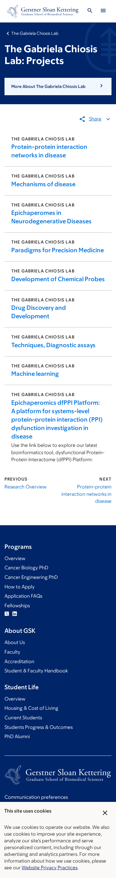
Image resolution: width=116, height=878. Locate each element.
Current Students (23, 717)
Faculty (12, 652)
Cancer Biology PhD (26, 567)
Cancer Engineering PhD (31, 577)
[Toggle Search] (90, 11)
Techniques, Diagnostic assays (53, 345)
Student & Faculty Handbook (36, 671)
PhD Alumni (17, 736)
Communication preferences (36, 797)
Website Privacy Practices (49, 867)
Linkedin (14, 613)
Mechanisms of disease (43, 184)
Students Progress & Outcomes (39, 727)
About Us (15, 642)
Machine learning (35, 373)
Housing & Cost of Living (31, 708)
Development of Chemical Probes (58, 279)
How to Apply (20, 587)
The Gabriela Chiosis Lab (34, 33)
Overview (15, 558)
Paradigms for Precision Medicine (57, 250)
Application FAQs (23, 596)
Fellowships (17, 605)
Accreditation (19, 661)
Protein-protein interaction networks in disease (86, 494)
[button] (58, 86)
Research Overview (25, 487)
